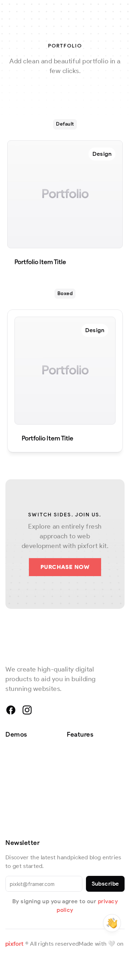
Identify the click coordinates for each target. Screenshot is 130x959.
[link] (102, 154)
